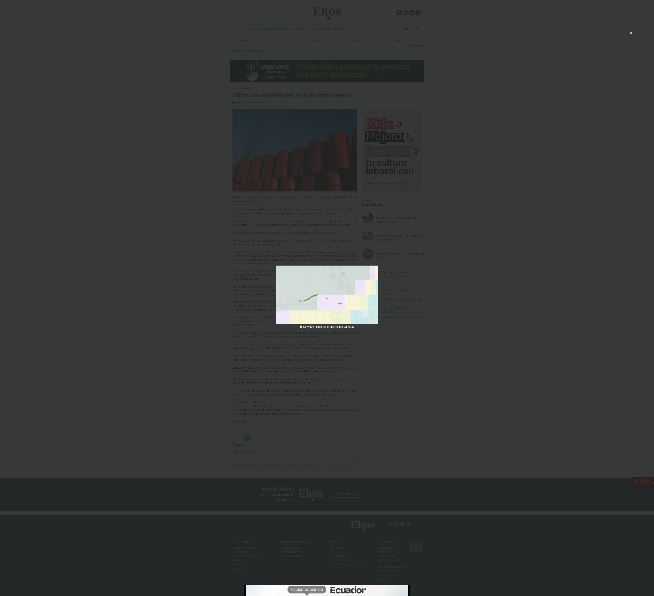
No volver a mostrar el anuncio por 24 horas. (328, 327)
